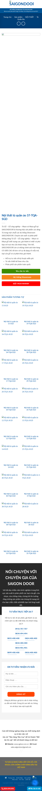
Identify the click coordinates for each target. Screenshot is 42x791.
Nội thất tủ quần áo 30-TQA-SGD (31, 351)
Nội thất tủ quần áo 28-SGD (31, 524)
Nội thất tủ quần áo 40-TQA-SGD (11, 495)
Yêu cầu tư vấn (35, 788)
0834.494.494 (8, 789)
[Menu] (3, 4)
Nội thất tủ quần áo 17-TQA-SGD (11, 380)
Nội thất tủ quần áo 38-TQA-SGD (11, 524)
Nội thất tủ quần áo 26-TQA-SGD (31, 409)
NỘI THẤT (29, 17)
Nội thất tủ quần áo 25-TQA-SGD (31, 466)
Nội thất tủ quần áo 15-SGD (11, 323)
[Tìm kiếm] (39, 4)
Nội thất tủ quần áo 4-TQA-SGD (31, 495)
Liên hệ (27, 779)
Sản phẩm (18, 17)
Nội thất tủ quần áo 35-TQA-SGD (31, 552)
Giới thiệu (19, 778)
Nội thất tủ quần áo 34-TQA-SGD (11, 351)
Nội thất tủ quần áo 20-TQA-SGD (11, 409)
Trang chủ (7, 17)
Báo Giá (15, 779)
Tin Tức (21, 779)
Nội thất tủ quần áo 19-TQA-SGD (31, 323)
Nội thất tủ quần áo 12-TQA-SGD (11, 437)
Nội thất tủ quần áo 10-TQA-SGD (11, 552)
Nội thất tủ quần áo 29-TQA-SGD (31, 380)
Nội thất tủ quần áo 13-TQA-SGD (31, 437)
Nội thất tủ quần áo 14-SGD (11, 466)
